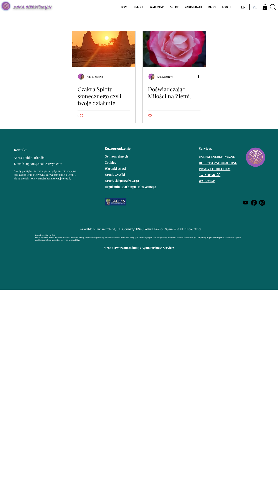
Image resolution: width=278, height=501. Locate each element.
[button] (139, 7)
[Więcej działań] (129, 76)
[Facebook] (254, 203)
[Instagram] (262, 203)
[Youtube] (246, 203)
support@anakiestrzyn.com (43, 164)
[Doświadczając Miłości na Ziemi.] (174, 49)
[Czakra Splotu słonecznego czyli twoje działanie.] (103, 49)
